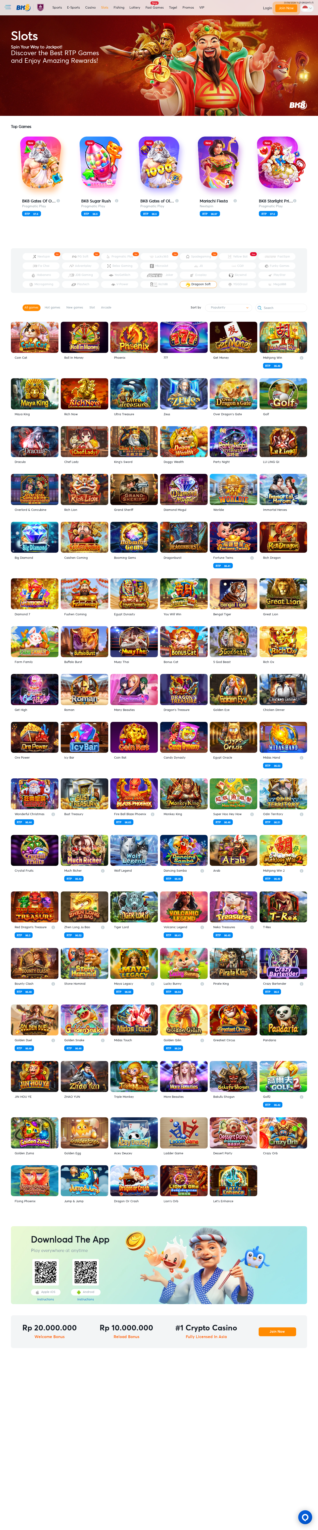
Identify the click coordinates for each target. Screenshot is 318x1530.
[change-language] (307, 8)
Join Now (286, 8)
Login (267, 8)
